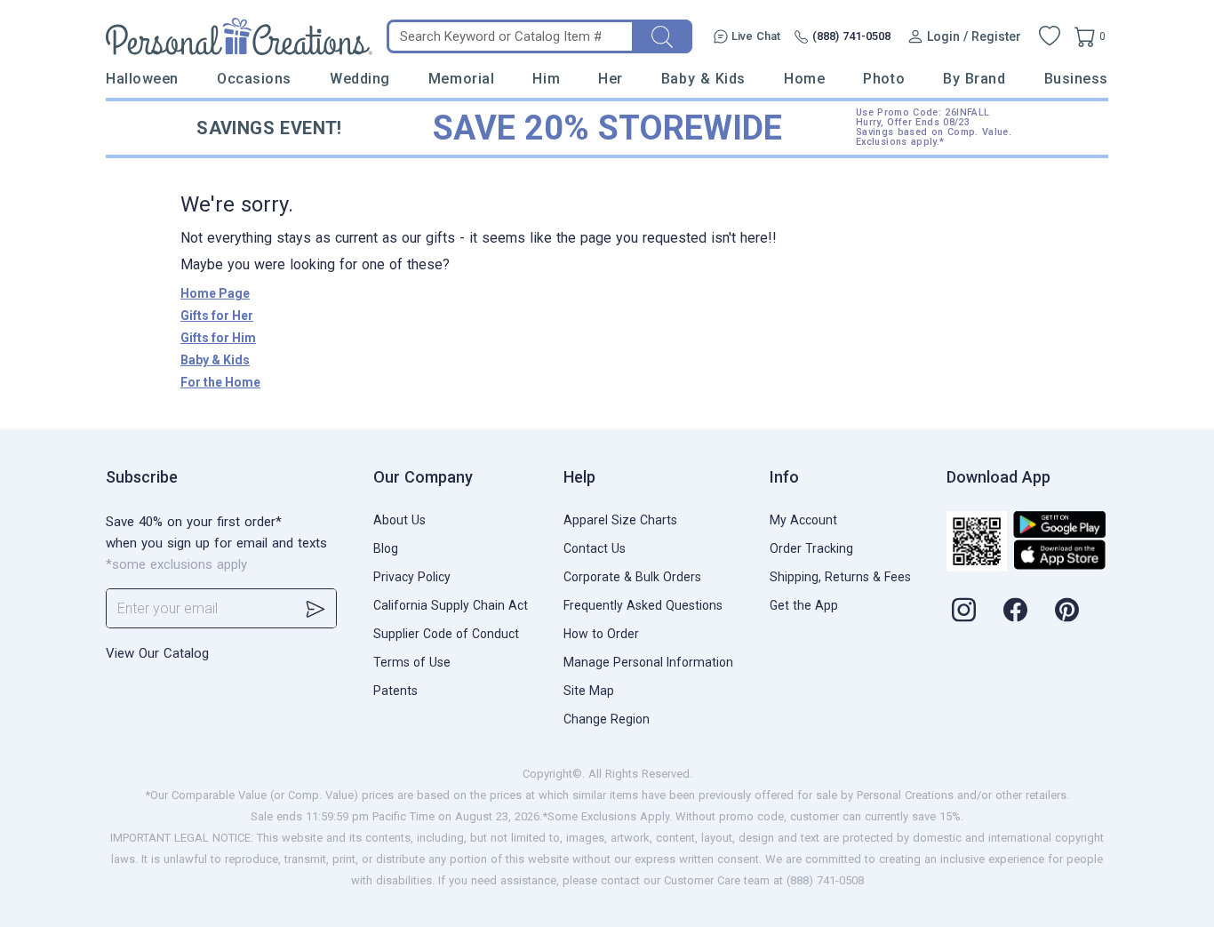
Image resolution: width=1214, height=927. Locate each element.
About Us (399, 520)
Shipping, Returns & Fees (840, 577)
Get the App (804, 605)
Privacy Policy (412, 577)
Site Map (588, 690)
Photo (884, 78)
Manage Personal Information (648, 662)
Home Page (215, 293)
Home (804, 78)
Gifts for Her (216, 315)
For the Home (220, 382)
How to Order (601, 634)
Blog (385, 548)
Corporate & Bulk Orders (632, 577)
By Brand (974, 78)
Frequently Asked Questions (643, 605)
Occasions (254, 78)
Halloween (142, 78)
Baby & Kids (703, 78)
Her (610, 78)
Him (546, 78)
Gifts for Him (218, 338)
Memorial (461, 78)
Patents (395, 690)
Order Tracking (811, 548)
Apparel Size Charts (620, 520)
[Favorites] (1049, 36)
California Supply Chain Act (450, 605)
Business (1076, 78)
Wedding (360, 78)
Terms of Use (412, 662)
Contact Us (594, 548)
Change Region (606, 719)
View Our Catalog (157, 653)
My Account (803, 520)
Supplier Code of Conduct (446, 634)
